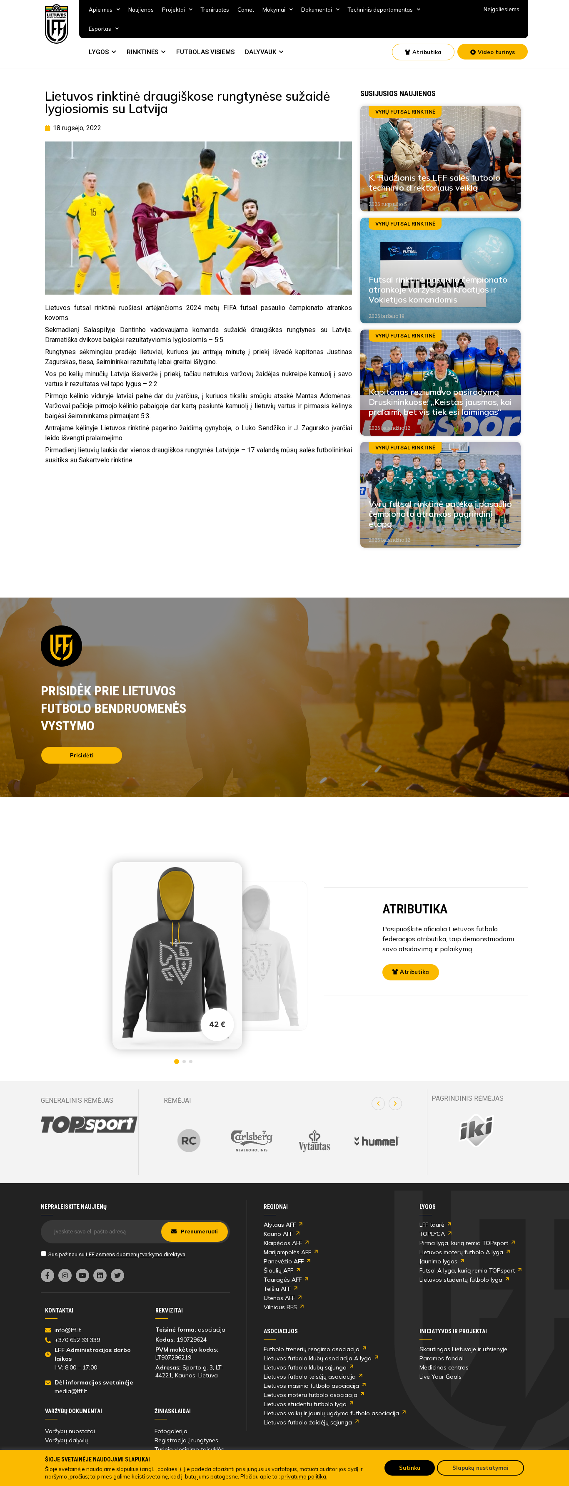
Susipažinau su (116, 1254)
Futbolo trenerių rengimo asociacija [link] (311, 1349)
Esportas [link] (100, 28)
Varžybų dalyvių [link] (66, 1440)
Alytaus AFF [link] (280, 1224)
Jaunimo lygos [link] (438, 1261)
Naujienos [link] (141, 9)
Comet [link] (245, 9)
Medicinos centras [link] (444, 1367)
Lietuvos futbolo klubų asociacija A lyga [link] (318, 1358)
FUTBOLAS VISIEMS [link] (205, 52)
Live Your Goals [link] (440, 1376)
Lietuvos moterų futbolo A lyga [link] (461, 1252)
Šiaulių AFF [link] (278, 1270)
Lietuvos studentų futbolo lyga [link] (460, 1279)
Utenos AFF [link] (279, 1298)
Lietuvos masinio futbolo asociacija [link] (311, 1385)
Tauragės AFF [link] (283, 1279)
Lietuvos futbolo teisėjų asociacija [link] (310, 1376)
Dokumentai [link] (316, 9)
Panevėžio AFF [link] (284, 1261)
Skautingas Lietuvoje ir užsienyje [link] (463, 1349)
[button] (378, 1103)
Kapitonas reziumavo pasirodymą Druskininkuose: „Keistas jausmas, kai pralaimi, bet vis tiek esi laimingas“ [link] (440, 402)
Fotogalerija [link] (171, 1431)
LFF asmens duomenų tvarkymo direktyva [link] (135, 1254)
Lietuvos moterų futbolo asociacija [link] (310, 1395)
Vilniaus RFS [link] (280, 1307)
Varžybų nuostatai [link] (70, 1431)
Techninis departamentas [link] (380, 9)
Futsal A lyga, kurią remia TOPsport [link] (467, 1270)
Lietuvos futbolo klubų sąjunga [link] (305, 1367)
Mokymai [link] (273, 9)
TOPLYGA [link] (432, 1234)
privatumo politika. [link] (304, 1476)
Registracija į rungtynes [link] (186, 1440)
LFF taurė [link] (431, 1224)
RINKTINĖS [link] (142, 52)
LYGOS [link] (99, 52)
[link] (56, 24)
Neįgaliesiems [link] (501, 9)
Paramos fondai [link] (441, 1358)
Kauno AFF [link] (278, 1234)
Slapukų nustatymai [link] (480, 1467)
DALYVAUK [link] (260, 52)
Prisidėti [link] (82, 755)
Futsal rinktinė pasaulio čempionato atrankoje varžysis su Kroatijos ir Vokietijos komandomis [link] (438, 289)
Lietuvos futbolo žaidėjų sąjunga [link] (308, 1422)
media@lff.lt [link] (71, 1391)
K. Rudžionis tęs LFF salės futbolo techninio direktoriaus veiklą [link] (434, 182)
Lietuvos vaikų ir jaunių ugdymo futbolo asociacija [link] (331, 1413)
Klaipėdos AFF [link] (283, 1243)
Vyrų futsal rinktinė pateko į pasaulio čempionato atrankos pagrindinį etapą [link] (440, 514)
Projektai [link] (173, 9)
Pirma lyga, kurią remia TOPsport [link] (463, 1243)
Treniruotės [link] (215, 9)
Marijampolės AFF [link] (287, 1252)
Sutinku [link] (409, 1467)
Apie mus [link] (100, 9)
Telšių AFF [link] (277, 1288)
